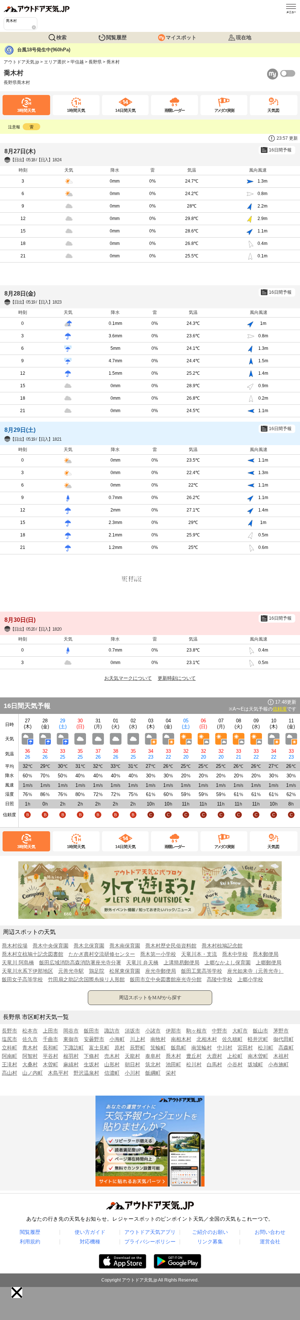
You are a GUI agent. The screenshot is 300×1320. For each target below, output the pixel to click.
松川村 (194, 1064)
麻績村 (71, 1064)
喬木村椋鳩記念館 (222, 946)
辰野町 (137, 1047)
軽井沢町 (258, 1039)
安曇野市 (94, 1039)
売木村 (112, 1056)
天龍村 (132, 1056)
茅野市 (281, 1031)
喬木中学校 (235, 954)
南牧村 (158, 1039)
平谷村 (50, 1056)
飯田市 (91, 1031)
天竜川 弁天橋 (142, 962)
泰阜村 (153, 1056)
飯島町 (178, 1047)
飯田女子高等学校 (22, 979)
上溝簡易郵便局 (181, 962)
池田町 (173, 1064)
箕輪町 (158, 1047)
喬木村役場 (14, 946)
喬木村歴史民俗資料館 (170, 946)
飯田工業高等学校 (201, 971)
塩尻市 (9, 1039)
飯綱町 (153, 1073)
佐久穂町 (232, 1039)
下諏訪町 (73, 1047)
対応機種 (90, 1241)
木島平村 (58, 1073)
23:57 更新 (287, 138)
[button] (16, 1292)
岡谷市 (71, 1031)
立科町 (9, 1047)
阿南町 (9, 1056)
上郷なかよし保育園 (228, 962)
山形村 (112, 1064)
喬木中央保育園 (50, 946)
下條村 (91, 1056)
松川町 (265, 1047)
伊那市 (173, 1031)
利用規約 (30, 1241)
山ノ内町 (32, 1073)
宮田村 (245, 1047)
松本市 (30, 1031)
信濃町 (112, 1073)
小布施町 (278, 1064)
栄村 (171, 1073)
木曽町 (50, 1064)
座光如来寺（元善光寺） (255, 971)
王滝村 (9, 1064)
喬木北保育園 (89, 946)
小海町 (117, 1039)
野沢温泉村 (86, 1073)
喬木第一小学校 (158, 954)
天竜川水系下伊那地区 (27, 971)
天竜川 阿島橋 (18, 962)
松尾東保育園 (124, 971)
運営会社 (270, 1241)
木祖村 (281, 1056)
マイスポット (181, 37)
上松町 (235, 1056)
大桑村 (30, 1064)
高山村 (9, 1073)
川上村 (137, 1039)
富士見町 (99, 1047)
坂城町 (255, 1064)
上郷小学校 (250, 979)
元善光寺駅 (71, 971)
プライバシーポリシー (150, 1241)
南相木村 (181, 1039)
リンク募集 (210, 1241)
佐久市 (30, 1039)
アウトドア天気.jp (21, 62)
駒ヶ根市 (196, 1031)
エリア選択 (55, 62)
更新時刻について (177, 678)
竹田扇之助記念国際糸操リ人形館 (86, 979)
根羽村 (71, 1056)
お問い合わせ (270, 1232)
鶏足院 (96, 971)
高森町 (286, 1047)
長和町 (50, 1047)
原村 (120, 1047)
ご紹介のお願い (210, 1232)
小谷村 (235, 1064)
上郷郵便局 (268, 962)
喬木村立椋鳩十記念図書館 (32, 954)
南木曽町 (258, 1056)
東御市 (71, 1039)
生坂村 (91, 1064)
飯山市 (260, 1031)
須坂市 (132, 1031)
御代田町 (283, 1039)
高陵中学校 (219, 979)
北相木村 (206, 1039)
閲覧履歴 (116, 37)
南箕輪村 (201, 1047)
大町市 (240, 1031)
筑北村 (153, 1064)
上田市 (50, 1031)
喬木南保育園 (124, 946)
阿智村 (30, 1056)
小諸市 (153, 1031)
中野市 (219, 1031)
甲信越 (77, 62)
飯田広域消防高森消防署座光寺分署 (80, 962)
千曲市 (50, 1039)
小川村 (132, 1073)
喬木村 (173, 1056)
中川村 (224, 1047)
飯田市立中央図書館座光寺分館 (166, 979)
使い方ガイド (90, 1232)
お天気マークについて (128, 678)
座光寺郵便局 (160, 971)
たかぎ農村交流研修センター (101, 954)
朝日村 (132, 1064)
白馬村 (214, 1064)
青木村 (30, 1047)
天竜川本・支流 (199, 954)
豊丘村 (194, 1056)
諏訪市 (112, 1031)
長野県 (95, 62)
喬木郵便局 (265, 954)
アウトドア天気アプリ (150, 1232)
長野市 (9, 1031)
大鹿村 (214, 1056)
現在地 (243, 37)
